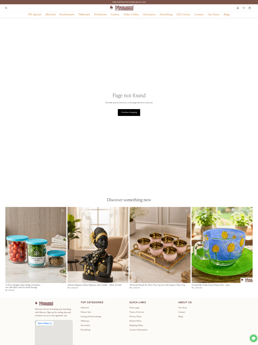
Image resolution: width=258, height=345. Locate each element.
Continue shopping (129, 112)
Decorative (85, 325)
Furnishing (85, 330)
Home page (134, 308)
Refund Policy (135, 321)
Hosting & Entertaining (91, 317)
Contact (181, 312)
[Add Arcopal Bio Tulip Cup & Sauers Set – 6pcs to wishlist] (248, 210)
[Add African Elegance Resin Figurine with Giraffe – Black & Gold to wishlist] (124, 210)
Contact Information (138, 330)
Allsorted (85, 308)
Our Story (182, 308)
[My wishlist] (244, 7)
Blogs (180, 317)
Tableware (85, 321)
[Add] (62, 279)
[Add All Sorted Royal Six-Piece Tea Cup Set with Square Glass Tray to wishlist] (186, 210)
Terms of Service (136, 312)
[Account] (238, 8)
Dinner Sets (86, 312)
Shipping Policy (136, 325)
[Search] (6, 8)
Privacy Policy (135, 317)
